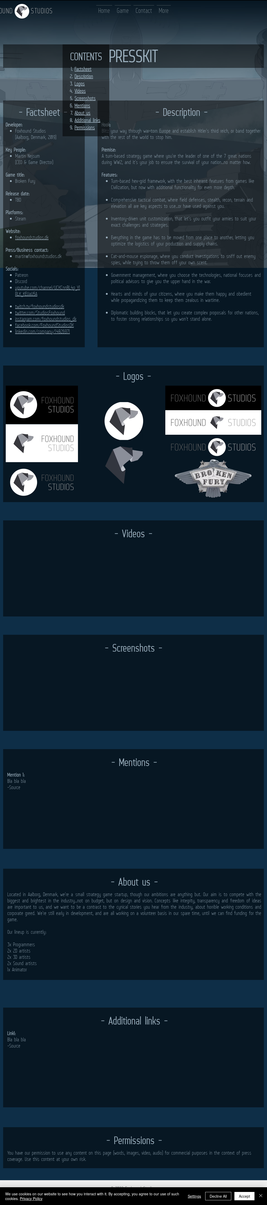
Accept (244, 1196)
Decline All (218, 1196)
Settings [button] (194, 1196)
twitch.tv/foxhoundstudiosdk (39, 306)
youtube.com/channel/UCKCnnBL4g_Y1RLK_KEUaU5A (47, 290)
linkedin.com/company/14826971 (42, 331)
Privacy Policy (31, 1198)
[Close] (261, 1196)
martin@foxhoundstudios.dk (38, 256)
